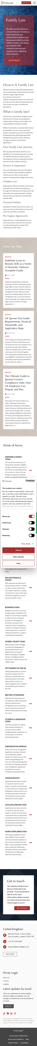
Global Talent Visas (15, 641)
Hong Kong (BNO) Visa (16, 831)
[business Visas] (30, 620)
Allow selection (18, 557)
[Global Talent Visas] (30, 651)
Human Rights (12, 778)
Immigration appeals (16, 746)
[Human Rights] (30, 787)
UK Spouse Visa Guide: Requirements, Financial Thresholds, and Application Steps (18, 323)
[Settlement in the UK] (30, 678)
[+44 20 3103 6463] (4, 941)
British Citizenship (14, 695)
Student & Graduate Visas (15, 720)
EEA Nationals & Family (13, 579)
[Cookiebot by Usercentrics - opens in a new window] (26, 481)
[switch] (32, 522)
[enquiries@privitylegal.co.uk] (4, 946)
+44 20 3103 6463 (15, 941)
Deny (18, 563)
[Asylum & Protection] (30, 814)
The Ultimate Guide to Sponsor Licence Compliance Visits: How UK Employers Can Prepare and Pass (18, 382)
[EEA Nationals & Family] (30, 587)
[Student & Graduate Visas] (30, 727)
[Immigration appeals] (30, 758)
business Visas (12, 607)
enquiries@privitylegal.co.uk (18, 947)
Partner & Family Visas (13, 458)
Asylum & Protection (15, 805)
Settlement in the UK (15, 668)
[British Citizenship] (30, 703)
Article (8, 257)
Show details (26, 544)
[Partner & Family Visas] (30, 470)
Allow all (18, 550)
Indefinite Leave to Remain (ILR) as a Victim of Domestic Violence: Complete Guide (18, 265)
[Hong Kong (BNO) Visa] (30, 842)
